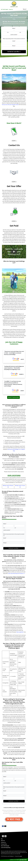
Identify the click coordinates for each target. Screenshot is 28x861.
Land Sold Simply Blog (5, 847)
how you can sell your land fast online (10, 104)
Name (14, 28)
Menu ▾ (24, 9)
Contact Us (3, 842)
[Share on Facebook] (3, 826)
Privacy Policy (4, 844)
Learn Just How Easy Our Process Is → (16, 573)
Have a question (19, 632)
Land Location (14, 34)
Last (20, 32)
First (8, 32)
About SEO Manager (5, 845)
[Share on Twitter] (5, 826)
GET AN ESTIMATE (4, 9)
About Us (11, 9)
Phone (14, 46)
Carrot (21, 856)
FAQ (2, 838)
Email (14, 41)
